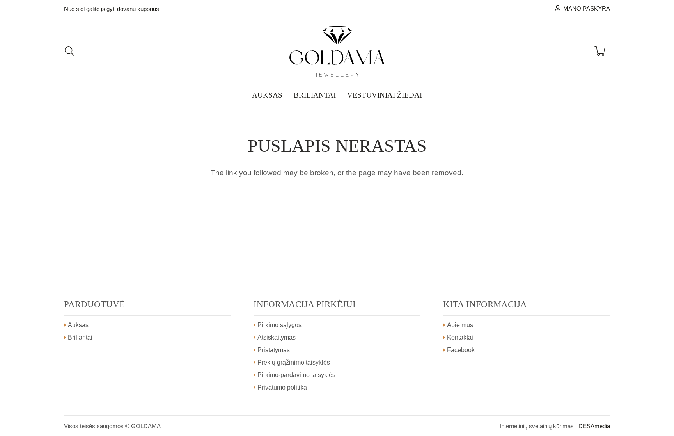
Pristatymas (273, 350)
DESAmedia (594, 426)
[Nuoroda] (337, 51)
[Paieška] (69, 51)
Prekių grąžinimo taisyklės (293, 362)
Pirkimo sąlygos (279, 325)
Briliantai (80, 337)
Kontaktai (460, 337)
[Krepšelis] (599, 51)
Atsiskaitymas (276, 337)
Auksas (78, 325)
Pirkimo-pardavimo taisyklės (296, 375)
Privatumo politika (282, 387)
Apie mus (460, 325)
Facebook (461, 350)
